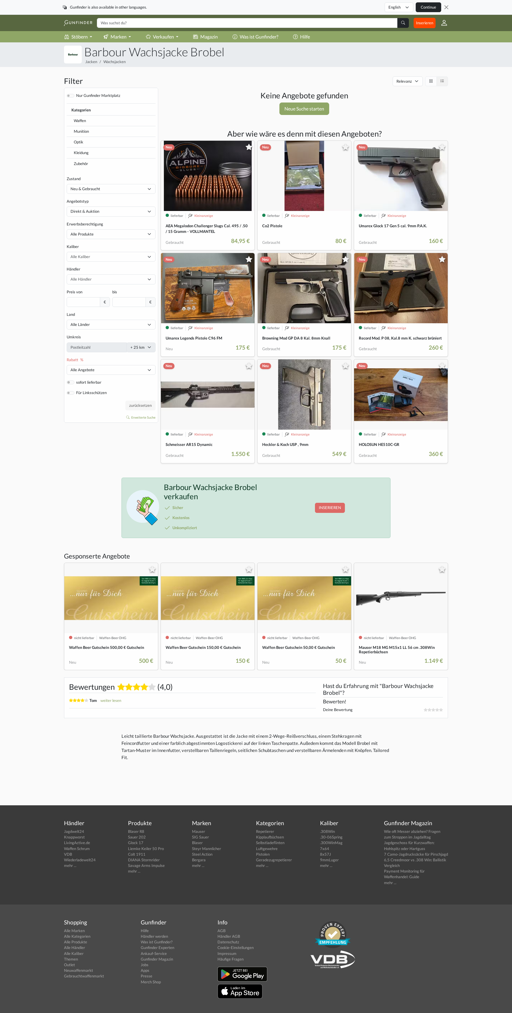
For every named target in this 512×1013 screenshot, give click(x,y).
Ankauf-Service (154, 953)
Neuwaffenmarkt (78, 970)
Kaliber (73, 246)
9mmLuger (329, 859)
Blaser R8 (136, 831)
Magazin (209, 36)
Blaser (197, 842)
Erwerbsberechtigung (85, 224)
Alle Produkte (82, 234)
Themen (71, 959)
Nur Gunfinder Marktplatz (98, 95)
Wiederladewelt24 (80, 859)
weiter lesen (110, 700)
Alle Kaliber (74, 953)
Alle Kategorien (77, 936)
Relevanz (404, 81)
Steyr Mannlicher (206, 848)
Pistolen (263, 854)
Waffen (80, 120)
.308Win (327, 831)
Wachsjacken (114, 61)
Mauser (198, 831)
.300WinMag (331, 842)
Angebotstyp (78, 201)
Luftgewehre (267, 848)
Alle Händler (74, 947)
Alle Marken (74, 930)
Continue (428, 7)
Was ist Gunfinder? (259, 36)
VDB (68, 854)
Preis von (74, 291)
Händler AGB (228, 936)
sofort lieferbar (88, 382)
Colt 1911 (136, 854)
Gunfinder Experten (157, 947)
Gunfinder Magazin (157, 959)
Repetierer (265, 831)
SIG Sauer (200, 837)
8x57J (325, 854)
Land (71, 314)
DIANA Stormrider (144, 859)
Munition (81, 131)
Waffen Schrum (77, 848)
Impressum (226, 953)
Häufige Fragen (230, 959)
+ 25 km (137, 347)
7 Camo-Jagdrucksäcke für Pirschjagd (416, 854)
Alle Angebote (83, 369)
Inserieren (424, 22)
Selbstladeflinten (270, 842)
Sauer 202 (137, 837)
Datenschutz (228, 942)
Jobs (144, 964)
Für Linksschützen (91, 392)
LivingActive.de (77, 842)
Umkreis (74, 337)
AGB (221, 930)
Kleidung (81, 152)
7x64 (324, 848)
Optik (78, 142)
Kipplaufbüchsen (270, 837)
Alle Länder (80, 324)
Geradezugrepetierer (274, 859)
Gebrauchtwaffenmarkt (84, 976)
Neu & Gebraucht (85, 188)
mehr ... (70, 865)
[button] (442, 22)
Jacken (91, 61)
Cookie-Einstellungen (235, 947)
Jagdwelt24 (74, 831)
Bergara (199, 859)
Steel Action (202, 854)
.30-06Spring (331, 837)
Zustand (74, 178)
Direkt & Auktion (85, 211)
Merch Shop (151, 982)
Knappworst (74, 837)
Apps (145, 970)
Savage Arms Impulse (146, 865)
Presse (146, 976)
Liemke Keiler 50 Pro (146, 848)
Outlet (69, 964)
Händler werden (154, 936)
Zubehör (81, 163)
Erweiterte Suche (143, 417)
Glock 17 (135, 842)
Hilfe (305, 36)
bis (114, 291)
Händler (73, 269)
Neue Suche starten (304, 108)
